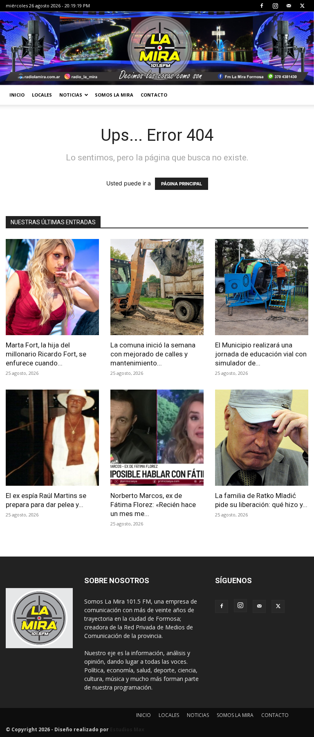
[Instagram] (275, 5)
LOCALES (42, 95)
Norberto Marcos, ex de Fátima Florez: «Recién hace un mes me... (153, 504)
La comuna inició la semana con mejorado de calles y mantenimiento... (152, 354)
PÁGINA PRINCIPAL (181, 184)
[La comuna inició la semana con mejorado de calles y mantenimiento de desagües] (157, 287)
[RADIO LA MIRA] (157, 48)
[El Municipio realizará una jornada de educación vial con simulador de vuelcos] (261, 287)
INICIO (17, 95)
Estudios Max (127, 729)
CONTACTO (154, 95)
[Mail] (289, 5)
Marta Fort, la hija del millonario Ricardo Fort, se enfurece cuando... (46, 354)
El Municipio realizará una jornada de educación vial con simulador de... (261, 354)
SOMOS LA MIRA (114, 95)
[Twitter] (302, 5)
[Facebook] (262, 5)
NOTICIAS (70, 95)
